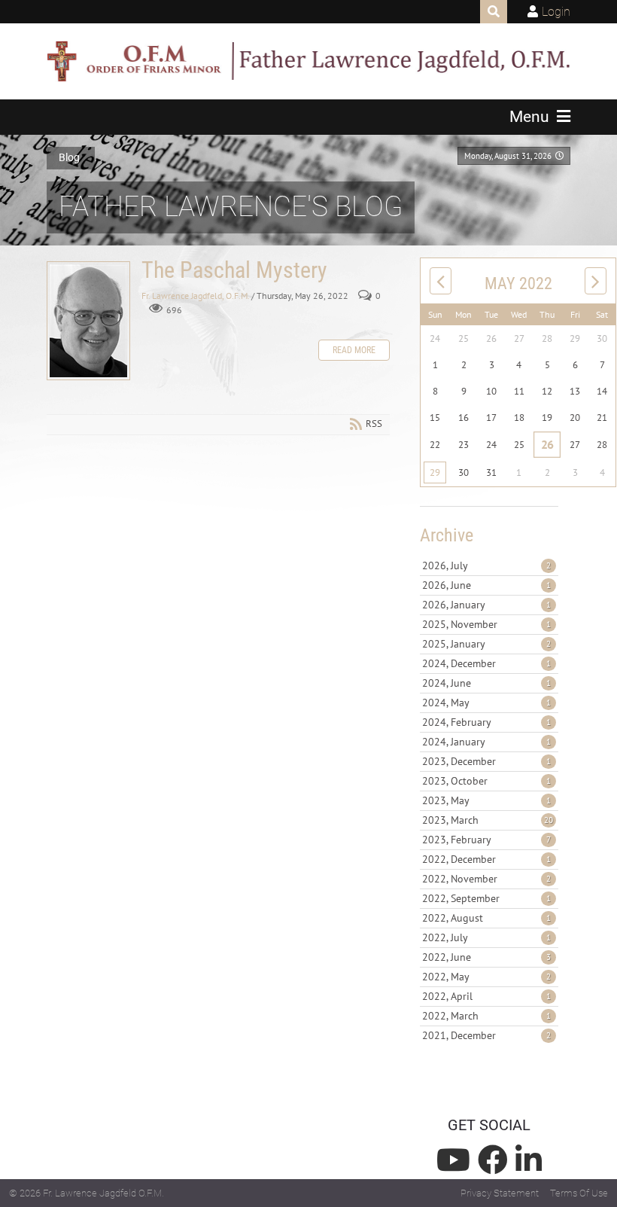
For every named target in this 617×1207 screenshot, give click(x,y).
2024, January (486, 741)
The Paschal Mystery (88, 320)
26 (547, 444)
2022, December (486, 859)
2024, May (486, 702)
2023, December (486, 761)
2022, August (486, 918)
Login (556, 12)
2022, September (486, 898)
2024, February (486, 722)
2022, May (486, 976)
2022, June (486, 957)
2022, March (486, 1016)
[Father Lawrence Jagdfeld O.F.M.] (308, 61)
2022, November (486, 878)
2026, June (486, 585)
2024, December (486, 663)
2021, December (486, 1035)
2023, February (486, 839)
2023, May (486, 800)
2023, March (487, 820)
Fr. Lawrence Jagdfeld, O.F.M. (195, 295)
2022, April (486, 996)
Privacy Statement (499, 1193)
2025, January (486, 644)
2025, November (486, 624)
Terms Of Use (579, 1193)
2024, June (486, 683)
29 (435, 472)
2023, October (486, 781)
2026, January (486, 604)
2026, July (486, 565)
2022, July (486, 937)
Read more (354, 350)
